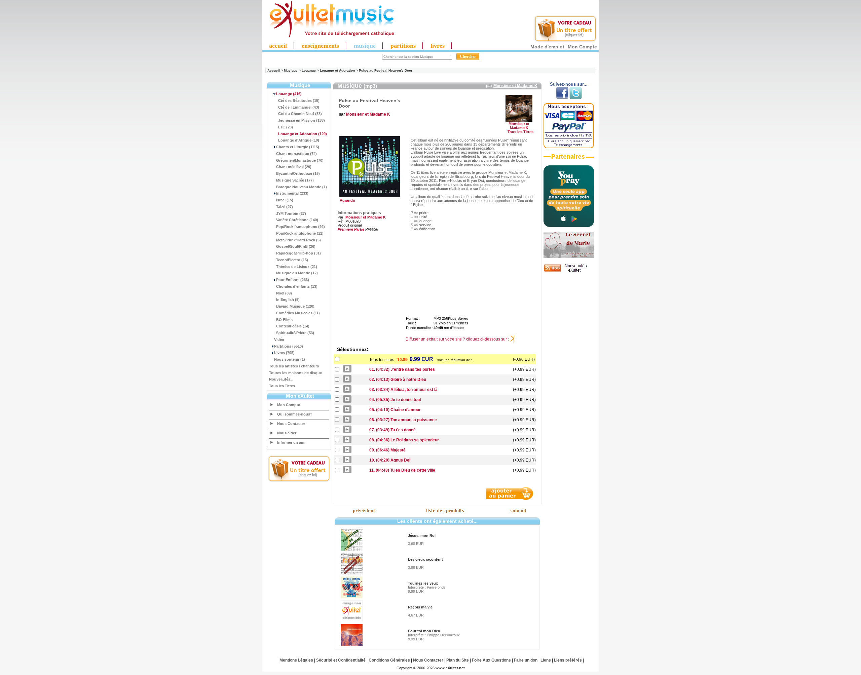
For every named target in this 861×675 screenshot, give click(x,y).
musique (365, 45)
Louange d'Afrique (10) (298, 140)
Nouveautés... (281, 379)
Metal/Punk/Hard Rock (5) (298, 240)
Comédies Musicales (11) (298, 313)
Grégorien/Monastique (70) (300, 160)
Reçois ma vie (420, 607)
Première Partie (351, 229)
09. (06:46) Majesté (387, 450)
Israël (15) (284, 200)
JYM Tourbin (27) (291, 213)
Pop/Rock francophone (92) (300, 227)
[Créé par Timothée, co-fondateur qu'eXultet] (569, 225)
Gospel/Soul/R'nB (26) (295, 246)
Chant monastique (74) (296, 154)
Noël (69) (284, 293)
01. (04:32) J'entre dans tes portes (402, 369)
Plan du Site (457, 660)
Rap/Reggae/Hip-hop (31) (298, 253)
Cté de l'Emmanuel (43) (298, 107)
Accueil (273, 70)
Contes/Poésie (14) (292, 326)
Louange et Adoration (337, 70)
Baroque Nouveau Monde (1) (301, 187)
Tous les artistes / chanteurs (294, 366)
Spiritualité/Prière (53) (295, 333)
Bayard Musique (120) (295, 306)
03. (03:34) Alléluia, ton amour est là (403, 389)
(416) (289, 94)
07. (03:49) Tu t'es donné (392, 430)
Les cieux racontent (425, 559)
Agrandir (346, 200)
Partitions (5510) (288, 346)
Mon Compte (582, 46)
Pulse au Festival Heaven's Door (385, 70)
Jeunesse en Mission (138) (301, 120)
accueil (278, 45)
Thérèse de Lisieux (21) (296, 267)
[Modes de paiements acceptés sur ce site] (569, 147)
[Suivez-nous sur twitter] (575, 97)
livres (437, 45)
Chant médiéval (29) (293, 167)
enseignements (320, 45)
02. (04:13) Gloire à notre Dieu (397, 379)
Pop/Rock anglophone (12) (300, 233)
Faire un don (525, 660)
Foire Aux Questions (491, 660)
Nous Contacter (291, 424)
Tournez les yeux (423, 583)
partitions (403, 45)
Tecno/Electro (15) (292, 260)
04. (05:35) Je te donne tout (395, 399)
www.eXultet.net (450, 668)
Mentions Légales (296, 660)
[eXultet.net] (328, 36)
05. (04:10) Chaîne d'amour (395, 409)
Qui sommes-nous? (294, 414)
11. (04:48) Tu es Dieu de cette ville (402, 470)
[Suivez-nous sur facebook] (562, 97)
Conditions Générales (389, 660)
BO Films (284, 320)
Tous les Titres (282, 386)
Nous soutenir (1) (289, 359)
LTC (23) (285, 127)
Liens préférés (568, 660)
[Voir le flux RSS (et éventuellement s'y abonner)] (569, 271)
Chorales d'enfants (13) (296, 286)
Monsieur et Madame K (515, 85)
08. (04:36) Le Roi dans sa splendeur (404, 440)
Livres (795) (284, 353)
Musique (291, 70)
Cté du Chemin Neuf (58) (300, 114)
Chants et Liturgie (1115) (297, 147)
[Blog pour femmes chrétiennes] (569, 256)
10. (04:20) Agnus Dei (389, 460)
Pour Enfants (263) (292, 280)
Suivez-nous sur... (569, 84)
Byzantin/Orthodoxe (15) (298, 173)
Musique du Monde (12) (297, 273)
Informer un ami (291, 442)
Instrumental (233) (292, 193)
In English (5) (288, 299)
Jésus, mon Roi (422, 535)
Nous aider (286, 433)
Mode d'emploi (547, 46)
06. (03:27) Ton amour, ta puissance (403, 420)
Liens (545, 660)
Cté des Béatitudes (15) (299, 100)
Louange (309, 70)
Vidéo (279, 340)
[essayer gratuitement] (565, 41)
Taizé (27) (284, 207)
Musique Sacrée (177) (295, 180)
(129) (302, 134)
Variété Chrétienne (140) (297, 220)
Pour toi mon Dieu (424, 631)
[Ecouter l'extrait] (569, 159)
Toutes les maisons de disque (295, 373)
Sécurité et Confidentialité (341, 660)
